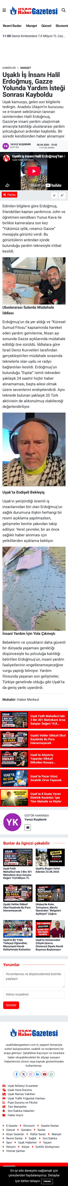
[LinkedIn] (37, 1074)
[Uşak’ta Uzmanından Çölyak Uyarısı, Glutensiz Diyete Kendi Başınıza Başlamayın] (50, 928)
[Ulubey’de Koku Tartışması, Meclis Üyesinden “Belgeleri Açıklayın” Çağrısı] (50, 893)
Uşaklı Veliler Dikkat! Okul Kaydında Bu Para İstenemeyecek (17, 907)
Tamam (47, 1181)
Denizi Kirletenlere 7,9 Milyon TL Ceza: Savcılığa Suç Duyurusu (34, 36)
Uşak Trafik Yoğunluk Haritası (26, 1098)
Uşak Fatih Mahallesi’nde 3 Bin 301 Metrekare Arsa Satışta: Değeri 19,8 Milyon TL (17, 873)
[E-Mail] (28, 827)
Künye (25, 1147)
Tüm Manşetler (17, 1106)
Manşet (31, 26)
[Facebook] (16, 1074)
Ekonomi (29, 1125)
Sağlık (32, 1138)
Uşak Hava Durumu (20, 1090)
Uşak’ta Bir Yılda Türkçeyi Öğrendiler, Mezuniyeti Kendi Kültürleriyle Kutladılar (17, 944)
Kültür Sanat (38, 1134)
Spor (9, 1142)
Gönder (11, 1005)
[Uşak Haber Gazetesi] (34, 10)
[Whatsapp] (51, 1074)
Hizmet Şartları (15, 1151)
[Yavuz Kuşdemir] (12, 822)
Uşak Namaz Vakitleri (21, 1094)
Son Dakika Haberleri (21, 1111)
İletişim (11, 1147)
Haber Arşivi (15, 1115)
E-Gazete (11, 1125)
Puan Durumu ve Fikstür (23, 1102)
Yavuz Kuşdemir (36, 819)
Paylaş (11, 194)
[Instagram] (30, 1074)
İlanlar (41, 1130)
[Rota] (34, 588)
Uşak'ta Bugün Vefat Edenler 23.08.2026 (48, 870)
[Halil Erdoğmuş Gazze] (34, 449)
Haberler (9, 67)
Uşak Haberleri (27, 1142)
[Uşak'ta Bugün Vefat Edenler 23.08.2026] (50, 857)
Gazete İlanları (50, 1125)
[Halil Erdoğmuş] (34, 280)
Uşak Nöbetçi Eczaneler (23, 1086)
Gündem (26, 1130)
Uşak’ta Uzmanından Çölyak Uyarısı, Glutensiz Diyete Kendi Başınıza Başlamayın (49, 944)
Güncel (46, 26)
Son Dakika (50, 1138)
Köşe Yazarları (15, 1134)
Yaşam (47, 1142)
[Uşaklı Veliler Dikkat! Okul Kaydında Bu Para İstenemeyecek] (17, 893)
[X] (23, 1074)
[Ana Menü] (4, 10)
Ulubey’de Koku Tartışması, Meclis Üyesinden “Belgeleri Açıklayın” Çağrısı (48, 909)
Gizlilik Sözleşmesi (48, 1147)
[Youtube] (44, 1074)
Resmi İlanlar (12, 26)
